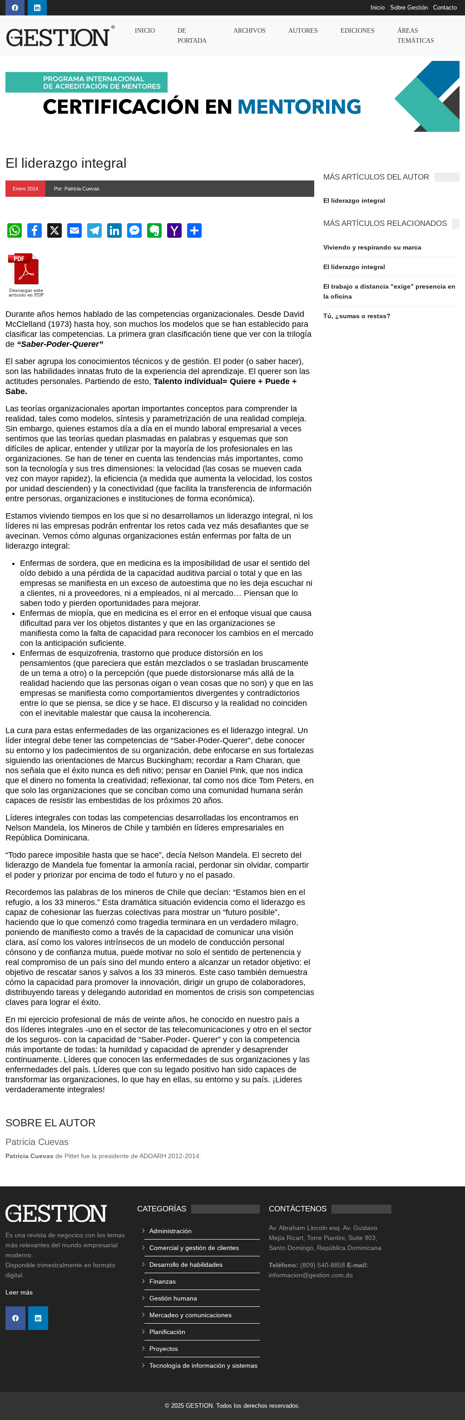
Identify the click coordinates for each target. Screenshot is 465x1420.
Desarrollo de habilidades (186, 1264)
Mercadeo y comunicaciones (190, 1315)
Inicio (378, 8)
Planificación (167, 1331)
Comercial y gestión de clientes (194, 1247)
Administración (170, 1231)
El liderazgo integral (354, 200)
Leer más (19, 1292)
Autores (303, 30)
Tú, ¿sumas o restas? (357, 316)
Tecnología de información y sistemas (203, 1365)
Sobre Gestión (409, 8)
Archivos (249, 30)
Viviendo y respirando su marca (372, 247)
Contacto (445, 8)
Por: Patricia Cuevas (76, 188)
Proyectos (163, 1348)
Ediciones (358, 30)
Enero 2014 (25, 188)
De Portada (192, 35)
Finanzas (162, 1281)
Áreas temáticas (415, 35)
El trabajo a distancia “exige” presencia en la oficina (389, 291)
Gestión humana (173, 1298)
